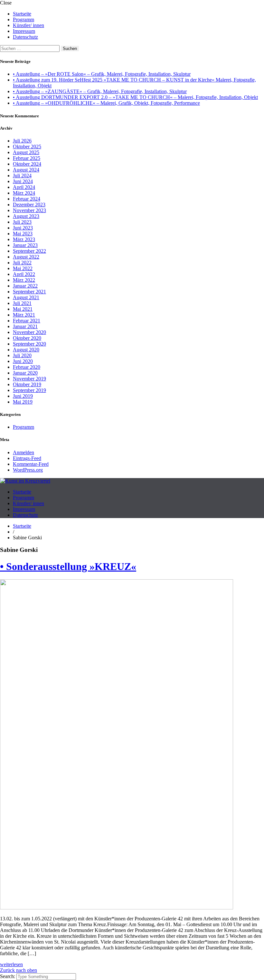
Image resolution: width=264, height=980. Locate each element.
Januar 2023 (25, 245)
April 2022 (24, 274)
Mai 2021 (23, 309)
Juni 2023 (23, 227)
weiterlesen (11, 964)
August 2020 (26, 349)
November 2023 (29, 210)
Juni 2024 (23, 181)
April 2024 (24, 187)
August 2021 (26, 297)
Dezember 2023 (29, 204)
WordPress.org (28, 470)
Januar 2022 (25, 286)
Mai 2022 (23, 268)
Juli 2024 (22, 175)
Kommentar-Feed (31, 464)
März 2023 (24, 239)
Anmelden (23, 452)
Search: (8, 976)
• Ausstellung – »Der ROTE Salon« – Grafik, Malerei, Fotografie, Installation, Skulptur (102, 74)
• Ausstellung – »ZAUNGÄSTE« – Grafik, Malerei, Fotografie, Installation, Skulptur (100, 91)
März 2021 (24, 315)
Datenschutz (25, 37)
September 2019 (29, 390)
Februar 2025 (26, 158)
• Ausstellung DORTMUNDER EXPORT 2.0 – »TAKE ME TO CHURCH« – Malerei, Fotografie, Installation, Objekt (135, 97)
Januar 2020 (25, 373)
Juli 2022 (22, 262)
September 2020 (29, 344)
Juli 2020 (22, 355)
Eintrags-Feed (27, 458)
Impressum (24, 31)
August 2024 (26, 169)
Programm (23, 19)
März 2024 (24, 193)
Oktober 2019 (27, 384)
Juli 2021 (22, 303)
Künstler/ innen (28, 25)
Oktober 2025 (27, 146)
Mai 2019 (23, 402)
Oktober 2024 (27, 164)
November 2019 (29, 378)
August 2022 (26, 257)
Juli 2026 (22, 140)
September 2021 (29, 291)
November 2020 (29, 332)
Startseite (22, 13)
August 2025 (26, 152)
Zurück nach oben (18, 970)
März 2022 (24, 280)
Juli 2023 (22, 222)
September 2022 (29, 251)
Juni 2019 (23, 396)
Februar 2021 (26, 320)
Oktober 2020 (27, 338)
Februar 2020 (26, 367)
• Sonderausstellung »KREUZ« (68, 566)
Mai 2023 (23, 233)
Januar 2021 (25, 326)
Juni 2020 (23, 361)
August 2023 (26, 216)
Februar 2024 (26, 198)
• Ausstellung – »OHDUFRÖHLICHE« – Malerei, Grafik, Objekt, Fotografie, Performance (106, 103)
